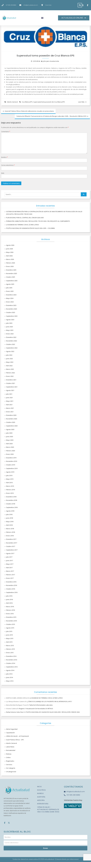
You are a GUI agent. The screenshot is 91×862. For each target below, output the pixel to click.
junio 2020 (9, 437)
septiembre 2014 (11, 667)
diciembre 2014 (11, 656)
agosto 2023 (10, 320)
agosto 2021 (10, 390)
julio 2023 (9, 323)
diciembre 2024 (11, 295)
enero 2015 (10, 653)
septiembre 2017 (11, 550)
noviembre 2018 (11, 500)
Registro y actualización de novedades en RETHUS (36, 709)
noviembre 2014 (11, 660)
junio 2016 (9, 599)
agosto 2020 (10, 429)
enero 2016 (10, 614)
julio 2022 (9, 355)
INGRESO (40, 793)
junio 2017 (9, 560)
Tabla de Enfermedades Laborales (41, 705)
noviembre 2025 (11, 273)
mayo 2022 (9, 362)
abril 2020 (9, 444)
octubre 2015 (10, 624)
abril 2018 (9, 525)
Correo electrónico (8, 165)
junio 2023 (9, 327)
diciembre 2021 (11, 380)
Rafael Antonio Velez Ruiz (14, 712)
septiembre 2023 (11, 316)
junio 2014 (9, 677)
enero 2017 (10, 578)
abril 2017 (9, 568)
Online (8, 757)
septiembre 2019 (11, 468)
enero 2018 (10, 536)
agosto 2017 (10, 553)
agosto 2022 (10, 351)
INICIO (39, 786)
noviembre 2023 (11, 309)
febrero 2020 (10, 451)
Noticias (8, 754)
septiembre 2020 (11, 426)
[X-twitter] (9, 823)
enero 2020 (10, 454)
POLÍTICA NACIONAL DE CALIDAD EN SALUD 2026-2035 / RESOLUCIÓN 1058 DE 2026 (53, 712)
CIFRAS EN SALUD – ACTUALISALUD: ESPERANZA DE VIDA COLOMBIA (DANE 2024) (48, 809)
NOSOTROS (41, 790)
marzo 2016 (10, 607)
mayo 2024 (9, 298)
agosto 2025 (10, 284)
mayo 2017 (9, 564)
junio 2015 (9, 635)
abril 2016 (9, 603)
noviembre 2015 (11, 621)
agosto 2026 (10, 245)
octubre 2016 (10, 589)
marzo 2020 (10, 447)
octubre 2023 (10, 312)
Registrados (10, 761)
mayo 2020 (9, 440)
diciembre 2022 (11, 337)
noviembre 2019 (11, 461)
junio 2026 (9, 249)
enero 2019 (10, 493)
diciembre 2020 (11, 415)
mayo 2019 (9, 479)
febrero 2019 (10, 490)
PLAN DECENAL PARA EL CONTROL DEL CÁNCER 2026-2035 (25, 218)
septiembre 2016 (11, 592)
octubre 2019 (10, 465)
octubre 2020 (10, 422)
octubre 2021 (10, 383)
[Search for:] (45, 194)
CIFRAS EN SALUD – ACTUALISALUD (17, 736)
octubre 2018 (10, 504)
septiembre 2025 (11, 281)
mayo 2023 (9, 330)
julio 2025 (9, 288)
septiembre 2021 (11, 387)
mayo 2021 (9, 401)
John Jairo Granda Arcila (51, 61)
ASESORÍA (41, 800)
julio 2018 (9, 514)
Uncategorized (11, 772)
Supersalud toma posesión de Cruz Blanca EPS (49, 102)
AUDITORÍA (41, 797)
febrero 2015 (10, 649)
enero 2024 (10, 302)
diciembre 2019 (11, 458)
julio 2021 (9, 394)
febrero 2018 (10, 532)
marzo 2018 (10, 529)
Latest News (10, 747)
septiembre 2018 (11, 507)
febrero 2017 (10, 575)
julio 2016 (9, 596)
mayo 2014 (9, 681)
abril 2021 (9, 405)
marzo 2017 (10, 571)
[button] (80, 5)
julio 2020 (9, 433)
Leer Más (81, 102)
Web (2, 173)
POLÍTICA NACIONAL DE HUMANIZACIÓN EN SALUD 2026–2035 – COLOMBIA (30, 228)
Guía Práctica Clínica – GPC (15, 740)
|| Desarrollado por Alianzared (66, 859)
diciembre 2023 (11, 305)
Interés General (12, 102)
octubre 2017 (10, 546)
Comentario (5, 131)
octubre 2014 (10, 663)
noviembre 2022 (11, 341)
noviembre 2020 (11, 419)
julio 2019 (9, 475)
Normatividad (10, 750)
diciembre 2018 (11, 497)
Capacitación (10, 733)
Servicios (9, 765)
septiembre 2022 (11, 348)
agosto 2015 (10, 628)
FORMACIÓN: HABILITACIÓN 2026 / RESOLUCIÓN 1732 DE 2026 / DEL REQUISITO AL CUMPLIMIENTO (38, 221)
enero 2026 (10, 266)
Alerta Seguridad (11, 729)
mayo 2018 (9, 522)
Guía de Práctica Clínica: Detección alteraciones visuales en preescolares (29, 111)
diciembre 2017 (11, 539)
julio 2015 (9, 631)
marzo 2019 (10, 486)
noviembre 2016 (11, 585)
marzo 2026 (10, 259)
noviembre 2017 (11, 543)
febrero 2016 (10, 610)
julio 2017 (9, 557)
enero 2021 (10, 412)
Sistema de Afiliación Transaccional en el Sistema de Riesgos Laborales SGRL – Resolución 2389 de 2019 (51, 116)
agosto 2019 (10, 472)
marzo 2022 (10, 369)
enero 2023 (10, 334)
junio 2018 (9, 518)
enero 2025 (10, 291)
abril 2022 (9, 366)
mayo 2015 (9, 638)
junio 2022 (9, 359)
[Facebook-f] (5, 823)
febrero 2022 (10, 373)
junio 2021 (9, 398)
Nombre (4, 157)
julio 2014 (9, 674)
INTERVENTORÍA (42, 804)
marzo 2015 (10, 645)
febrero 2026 (10, 263)
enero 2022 (10, 376)
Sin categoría (10, 768)
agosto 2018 (10, 511)
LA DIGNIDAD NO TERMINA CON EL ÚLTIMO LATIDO (22, 225)
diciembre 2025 (11, 270)
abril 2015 (9, 642)
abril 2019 (9, 483)
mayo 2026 (9, 252)
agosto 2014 (10, 670)
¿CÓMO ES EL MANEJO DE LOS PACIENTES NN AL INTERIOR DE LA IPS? (49, 701)
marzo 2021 (10, 408)
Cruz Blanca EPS (27, 102)
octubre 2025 (10, 277)
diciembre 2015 (11, 617)
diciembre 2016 (11, 582)
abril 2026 (9, 256)
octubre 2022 (10, 344)
